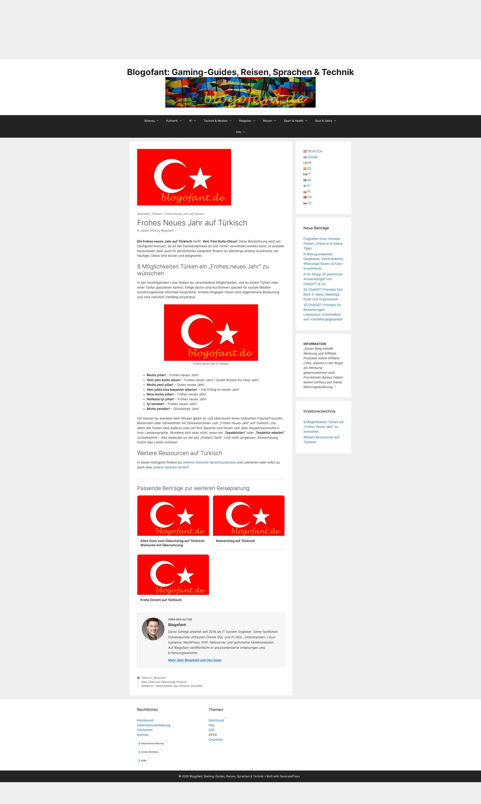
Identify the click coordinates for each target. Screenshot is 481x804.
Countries (216, 739)
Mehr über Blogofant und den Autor (195, 660)
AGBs (143, 760)
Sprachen (160, 677)
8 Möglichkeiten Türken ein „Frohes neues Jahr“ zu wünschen (323, 426)
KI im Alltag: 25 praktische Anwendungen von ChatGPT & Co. (323, 279)
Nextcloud (216, 720)
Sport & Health (293, 120)
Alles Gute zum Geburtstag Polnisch (164, 681)
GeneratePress (290, 776)
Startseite (143, 213)
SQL (212, 730)
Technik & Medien (216, 120)
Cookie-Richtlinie (149, 752)
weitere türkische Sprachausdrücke (209, 462)
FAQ (212, 725)
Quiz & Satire (323, 120)
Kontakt (143, 735)
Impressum (145, 720)
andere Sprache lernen (170, 467)
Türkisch (157, 213)
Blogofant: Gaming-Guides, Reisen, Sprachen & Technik (240, 72)
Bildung (149, 120)
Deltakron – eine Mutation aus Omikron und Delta (171, 685)
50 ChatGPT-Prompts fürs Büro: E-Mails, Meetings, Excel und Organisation (323, 294)
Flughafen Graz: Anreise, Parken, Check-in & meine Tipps (322, 243)
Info (238, 132)
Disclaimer (145, 730)
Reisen (267, 120)
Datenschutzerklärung (153, 725)
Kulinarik (172, 120)
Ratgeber (245, 120)
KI (190, 120)
